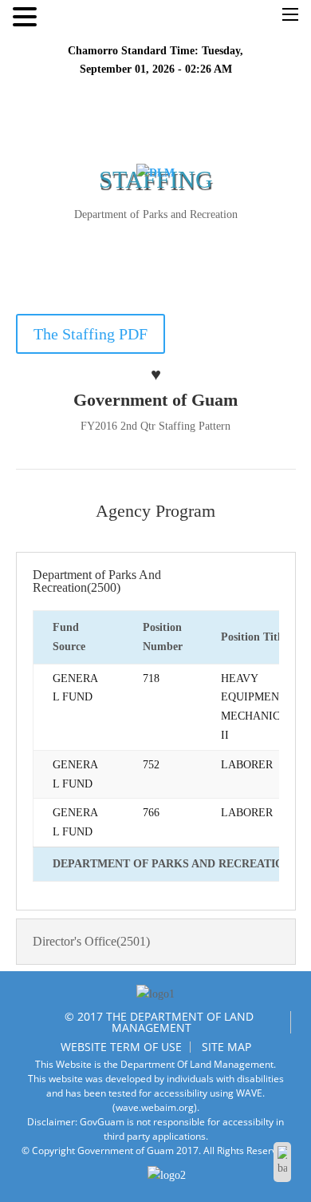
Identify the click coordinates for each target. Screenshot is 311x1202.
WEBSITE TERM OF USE (121, 1046)
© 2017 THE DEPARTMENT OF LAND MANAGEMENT (159, 1022)
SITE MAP (226, 1046)
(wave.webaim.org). (155, 1107)
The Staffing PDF (90, 334)
